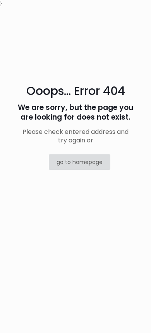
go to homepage (80, 162)
